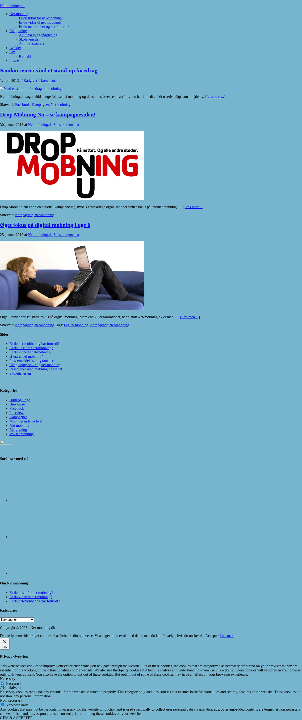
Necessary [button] (7, 679)
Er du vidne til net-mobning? (30, 352)
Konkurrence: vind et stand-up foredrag (48, 70)
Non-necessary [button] (11, 700)
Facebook (22, 105)
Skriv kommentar (66, 125)
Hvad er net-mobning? (26, 356)
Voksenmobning (21, 434)
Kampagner (40, 105)
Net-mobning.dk (12, 6)
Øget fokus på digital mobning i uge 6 (45, 225)
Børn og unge (19, 400)
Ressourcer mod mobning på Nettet (35, 369)
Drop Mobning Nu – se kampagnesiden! (48, 115)
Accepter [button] (212, 636)
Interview (16, 413)
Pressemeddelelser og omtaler (31, 361)
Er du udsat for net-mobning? (31, 348)
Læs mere (227, 636)
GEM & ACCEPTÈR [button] (16, 718)
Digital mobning (76, 325)
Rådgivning (18, 430)
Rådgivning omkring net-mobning (34, 365)
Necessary (13, 683)
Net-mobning (61, 105)
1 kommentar (48, 81)
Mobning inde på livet (25, 421)
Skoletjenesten (20, 373)
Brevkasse (17, 404)
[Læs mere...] (215, 97)
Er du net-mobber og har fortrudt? (34, 344)
